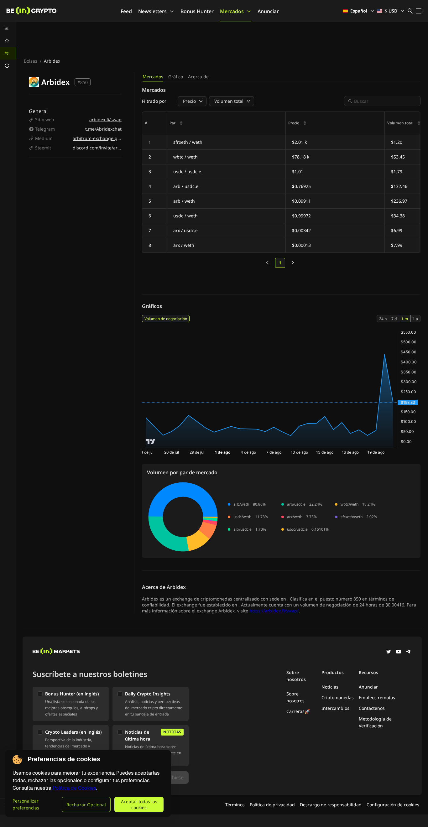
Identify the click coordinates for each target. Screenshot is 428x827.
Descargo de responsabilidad (331, 805)
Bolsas (30, 61)
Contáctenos (372, 708)
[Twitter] (388, 652)
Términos (235, 805)
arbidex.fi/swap (105, 119)
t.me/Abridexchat (103, 129)
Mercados (232, 11)
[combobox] (385, 101)
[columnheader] (226, 123)
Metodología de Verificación (375, 722)
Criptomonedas (337, 697)
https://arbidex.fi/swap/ (274, 611)
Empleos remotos (377, 697)
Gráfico (175, 77)
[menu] (8, 47)
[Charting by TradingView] (150, 442)
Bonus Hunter (197, 11)
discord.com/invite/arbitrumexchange (112, 148)
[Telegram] (408, 652)
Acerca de (198, 77)
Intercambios (335, 708)
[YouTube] (398, 652)
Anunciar (268, 11)
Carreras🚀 (298, 711)
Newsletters (152, 11)
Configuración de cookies (393, 805)
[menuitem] (8, 28)
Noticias (329, 687)
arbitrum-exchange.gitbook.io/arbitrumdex (118, 138)
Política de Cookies (74, 788)
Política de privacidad (272, 805)
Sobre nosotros (295, 697)
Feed (126, 11)
